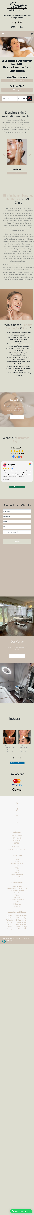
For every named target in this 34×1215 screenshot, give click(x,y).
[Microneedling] (17, 47)
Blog (17, 865)
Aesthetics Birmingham (17, 899)
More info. (17, 656)
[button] (4, 737)
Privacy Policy (17, 877)
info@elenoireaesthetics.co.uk (17, 849)
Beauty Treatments (17, 863)
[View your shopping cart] (32, 34)
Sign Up (17, 417)
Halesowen (17, 904)
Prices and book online (17, 80)
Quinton (17, 906)
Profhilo (17, 893)
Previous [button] (4, 154)
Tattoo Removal (17, 886)
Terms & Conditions (17, 874)
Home (17, 859)
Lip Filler (17, 897)
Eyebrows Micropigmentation (17, 888)
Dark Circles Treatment (17, 890)
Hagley (17, 902)
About (17, 861)
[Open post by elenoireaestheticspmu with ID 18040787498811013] (24, 737)
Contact (17, 872)
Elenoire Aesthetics (16, 938)
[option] (20, 158)
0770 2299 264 (17, 847)
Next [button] (30, 154)
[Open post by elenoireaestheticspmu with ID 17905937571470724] (9, 737)
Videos (17, 870)
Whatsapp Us (17, 90)
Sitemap (26, 938)
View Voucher (20, 175)
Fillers (17, 895)
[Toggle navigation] (2, 34)
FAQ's (17, 868)
